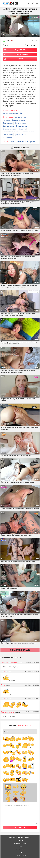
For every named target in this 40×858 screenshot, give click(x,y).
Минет (26, 117)
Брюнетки (22, 129)
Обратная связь (20, 843)
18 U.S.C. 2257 (20, 849)
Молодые (18, 117)
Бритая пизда (8, 135)
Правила (20, 840)
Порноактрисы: (11, 110)
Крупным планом (18, 120)
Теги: (8, 142)
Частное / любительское (11, 132)
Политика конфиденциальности (20, 837)
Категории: (9, 117)
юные (13, 142)
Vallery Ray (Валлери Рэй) (12, 113)
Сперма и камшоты (10, 129)
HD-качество (7, 138)
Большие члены (8, 126)
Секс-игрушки (8, 123)
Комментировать (21, 54)
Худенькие (6, 120)
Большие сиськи (20, 123)
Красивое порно (20, 135)
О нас (20, 846)
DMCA (20, 852)
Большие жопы (21, 126)
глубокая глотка (23, 142)
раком (32, 142)
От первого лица (28, 132)
